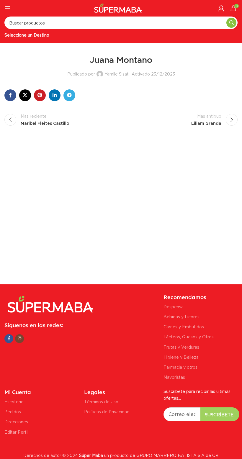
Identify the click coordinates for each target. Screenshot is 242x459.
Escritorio (14, 401)
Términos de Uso (101, 401)
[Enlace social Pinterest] (40, 95)
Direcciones (16, 421)
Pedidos (12, 411)
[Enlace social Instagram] (19, 338)
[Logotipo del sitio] (118, 7)
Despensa (173, 306)
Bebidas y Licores (181, 316)
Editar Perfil (16, 432)
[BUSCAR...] (231, 23)
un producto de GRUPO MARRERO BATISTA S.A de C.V (148, 455)
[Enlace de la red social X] (25, 95)
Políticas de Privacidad (107, 411)
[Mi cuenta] (221, 8)
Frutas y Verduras (181, 347)
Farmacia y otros (180, 367)
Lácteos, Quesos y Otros (188, 337)
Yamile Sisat (116, 74)
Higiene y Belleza (181, 357)
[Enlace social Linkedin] (54, 95)
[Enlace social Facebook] (10, 95)
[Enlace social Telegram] (69, 95)
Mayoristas (174, 377)
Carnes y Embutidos (183, 326)
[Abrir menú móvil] (7, 8)
